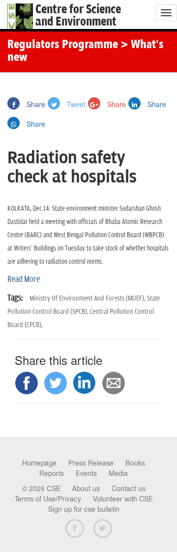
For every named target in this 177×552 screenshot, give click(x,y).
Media (118, 473)
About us (86, 489)
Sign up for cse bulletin (83, 509)
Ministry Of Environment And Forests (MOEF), (88, 298)
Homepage (39, 463)
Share (35, 104)
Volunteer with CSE (123, 499)
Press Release (91, 463)
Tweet (75, 104)
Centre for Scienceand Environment (78, 15)
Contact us (129, 489)
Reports (51, 473)
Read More (23, 279)
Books (135, 463)
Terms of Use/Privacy (48, 499)
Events (86, 473)
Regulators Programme (62, 45)
